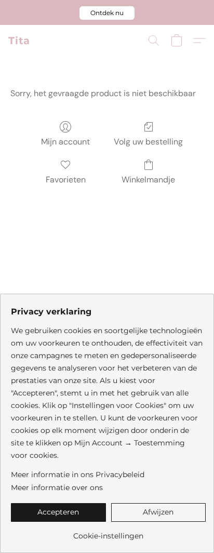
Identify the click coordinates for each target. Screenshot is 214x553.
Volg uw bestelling (148, 141)
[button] (107, 13)
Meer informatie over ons (57, 487)
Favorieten (66, 179)
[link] (108, 532)
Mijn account (65, 141)
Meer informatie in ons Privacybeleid (77, 474)
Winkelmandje (148, 179)
